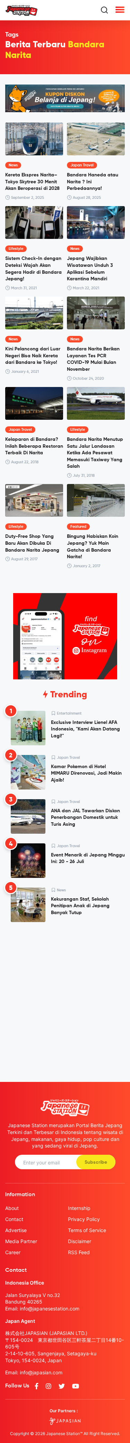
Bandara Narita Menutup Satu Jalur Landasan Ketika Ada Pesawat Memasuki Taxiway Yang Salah (95, 453)
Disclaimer (79, 1241)
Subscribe (96, 1162)
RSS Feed (79, 1252)
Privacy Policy (84, 1219)
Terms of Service (87, 1230)
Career (12, 1252)
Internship (79, 1208)
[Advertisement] (65, 996)
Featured (78, 527)
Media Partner (21, 1241)
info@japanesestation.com (49, 1308)
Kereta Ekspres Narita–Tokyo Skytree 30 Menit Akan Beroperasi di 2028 (32, 182)
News (13, 165)
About (12, 1208)
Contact (14, 1219)
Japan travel (82, 165)
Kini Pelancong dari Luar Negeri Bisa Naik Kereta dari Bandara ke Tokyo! (32, 356)
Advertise (16, 1230)
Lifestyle (16, 249)
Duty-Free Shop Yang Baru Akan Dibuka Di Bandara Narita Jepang (32, 543)
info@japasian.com (41, 1372)
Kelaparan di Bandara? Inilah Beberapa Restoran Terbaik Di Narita (34, 446)
